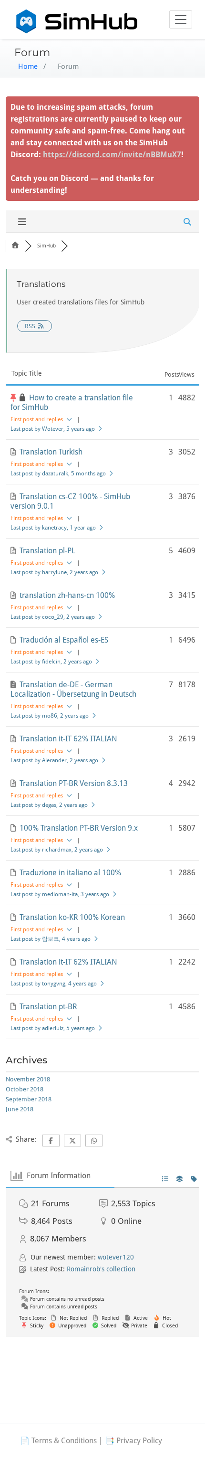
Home (28, 66)
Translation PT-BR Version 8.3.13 (74, 783)
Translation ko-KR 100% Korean (72, 917)
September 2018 (28, 1099)
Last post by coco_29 (52, 617)
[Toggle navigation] (180, 19)
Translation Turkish (51, 451)
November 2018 (28, 1079)
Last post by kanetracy (53, 527)
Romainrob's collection (101, 1269)
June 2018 (19, 1109)
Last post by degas (49, 805)
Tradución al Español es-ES (64, 639)
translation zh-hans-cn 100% (67, 595)
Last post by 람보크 (50, 939)
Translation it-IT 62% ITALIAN (68, 738)
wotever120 (116, 1257)
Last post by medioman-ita (59, 894)
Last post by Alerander (54, 760)
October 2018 (24, 1089)
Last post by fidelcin (51, 661)
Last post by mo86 (49, 715)
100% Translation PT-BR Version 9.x (79, 828)
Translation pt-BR (48, 1006)
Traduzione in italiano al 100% (70, 872)
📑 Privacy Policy (133, 1440)
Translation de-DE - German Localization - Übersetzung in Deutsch (73, 689)
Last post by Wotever (52, 429)
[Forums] (15, 246)
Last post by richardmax (56, 849)
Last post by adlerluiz (52, 1028)
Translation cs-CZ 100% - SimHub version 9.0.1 (70, 501)
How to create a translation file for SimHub (71, 402)
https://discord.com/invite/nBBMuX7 (112, 154)
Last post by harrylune (54, 572)
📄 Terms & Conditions (58, 1440)
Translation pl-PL (47, 550)
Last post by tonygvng (53, 983)
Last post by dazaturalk (58, 473)
